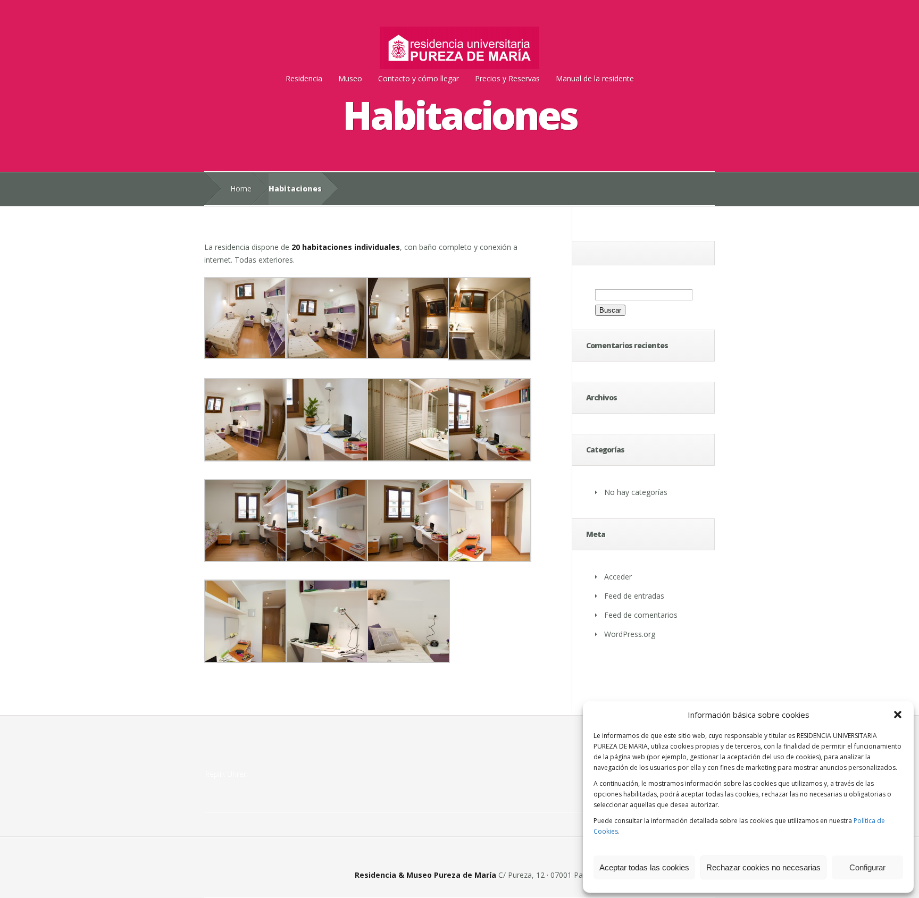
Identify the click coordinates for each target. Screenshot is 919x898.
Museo (350, 78)
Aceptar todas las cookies (644, 867)
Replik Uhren (225, 773)
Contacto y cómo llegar (418, 78)
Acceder (618, 577)
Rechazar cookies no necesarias (763, 867)
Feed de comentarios (641, 615)
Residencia (304, 78)
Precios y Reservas (507, 78)
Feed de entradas (634, 596)
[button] (897, 714)
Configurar (867, 867)
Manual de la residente (595, 78)
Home (241, 188)
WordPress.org (629, 634)
